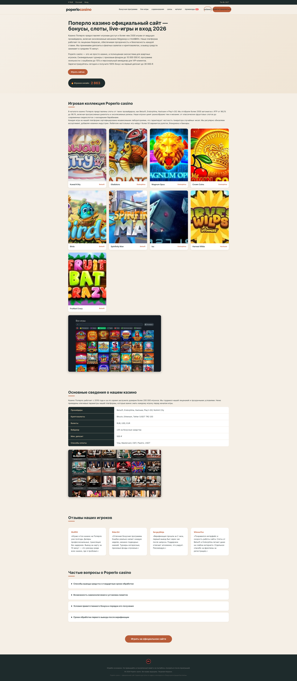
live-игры (144, 9)
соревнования (158, 9)
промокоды (191, 9)
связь (169, 9)
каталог (178, 9)
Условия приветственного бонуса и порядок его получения (103, 606)
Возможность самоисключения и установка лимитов (100, 595)
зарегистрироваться (222, 9)
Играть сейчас (77, 72)
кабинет (207, 9)
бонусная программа (128, 9)
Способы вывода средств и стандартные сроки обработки (103, 584)
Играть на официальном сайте (148, 639)
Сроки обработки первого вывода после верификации (101, 617)
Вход (86, 2)
